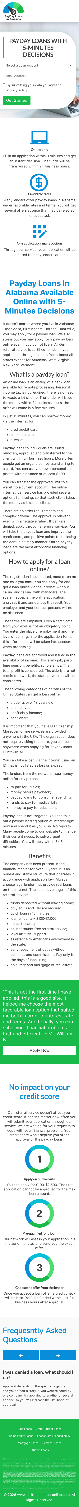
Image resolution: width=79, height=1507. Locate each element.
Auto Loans (25, 1447)
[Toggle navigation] (71, 11)
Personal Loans (51, 1461)
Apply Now (39, 1050)
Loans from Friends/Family (53, 1454)
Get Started (16, 100)
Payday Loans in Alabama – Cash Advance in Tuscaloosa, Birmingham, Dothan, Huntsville (13, 11)
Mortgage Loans (28, 1461)
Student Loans (39, 1468)
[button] (21, 1355)
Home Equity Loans (21, 1454)
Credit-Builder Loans (48, 1447)
